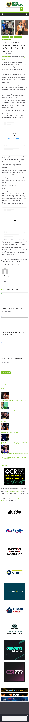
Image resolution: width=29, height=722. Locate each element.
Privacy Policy (4, 465)
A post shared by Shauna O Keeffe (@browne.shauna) (15, 152)
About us (3, 463)
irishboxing (15, 53)
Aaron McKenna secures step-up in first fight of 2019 (13, 333)
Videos (2, 388)
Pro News (3, 377)
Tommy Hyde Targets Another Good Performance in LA (13, 400)
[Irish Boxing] (2, 14)
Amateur (3, 380)
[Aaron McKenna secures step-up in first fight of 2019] (14, 317)
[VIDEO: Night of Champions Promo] (14, 293)
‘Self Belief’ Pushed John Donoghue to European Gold (13, 410)
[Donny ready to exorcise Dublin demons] (14, 342)
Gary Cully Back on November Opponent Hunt (14, 264)
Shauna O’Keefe (6, 56)
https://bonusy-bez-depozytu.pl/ (14, 491)
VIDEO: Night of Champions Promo (13, 308)
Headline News (4, 384)
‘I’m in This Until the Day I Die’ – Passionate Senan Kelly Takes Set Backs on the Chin (15, 260)
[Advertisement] (14, 718)
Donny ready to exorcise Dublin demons (12, 359)
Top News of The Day (6, 39)
